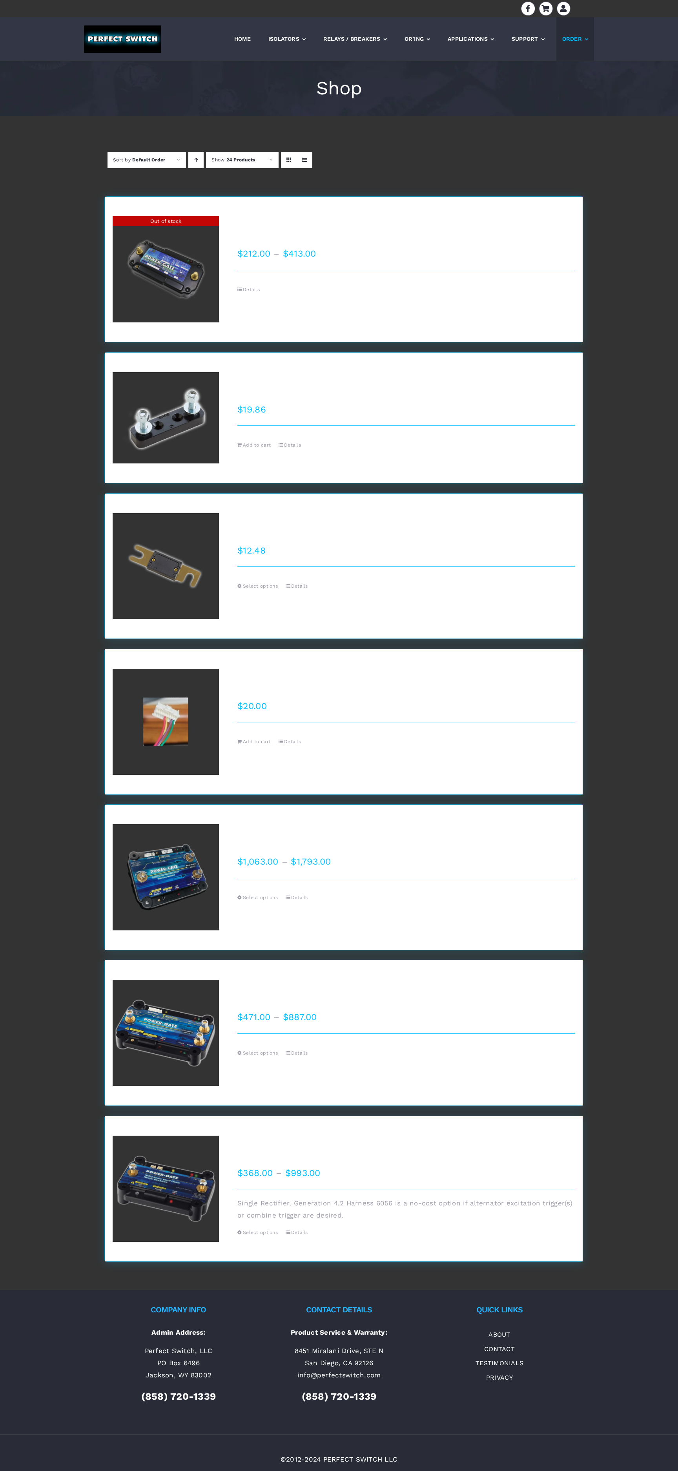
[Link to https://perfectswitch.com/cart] (546, 8)
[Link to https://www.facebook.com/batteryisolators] (528, 8)
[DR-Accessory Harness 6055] (166, 722)
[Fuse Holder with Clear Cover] (166, 417)
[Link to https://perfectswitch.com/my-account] (563, 8)
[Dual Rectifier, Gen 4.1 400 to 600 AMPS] (166, 877)
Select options (260, 586)
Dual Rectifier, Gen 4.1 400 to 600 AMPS (329, 829)
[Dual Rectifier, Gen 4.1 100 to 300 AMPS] (166, 1033)
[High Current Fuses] (166, 566)
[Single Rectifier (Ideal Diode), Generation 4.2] (166, 1189)
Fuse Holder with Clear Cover (305, 377)
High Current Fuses (282, 518)
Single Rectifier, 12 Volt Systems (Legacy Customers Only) (369, 221)
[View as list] (304, 160)
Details (251, 289)
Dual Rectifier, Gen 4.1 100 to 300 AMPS (327, 985)
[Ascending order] (196, 160)
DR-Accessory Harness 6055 (303, 674)
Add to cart (257, 445)
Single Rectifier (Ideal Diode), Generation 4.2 (339, 1141)
